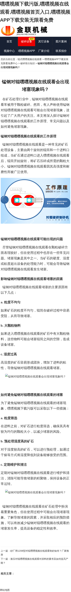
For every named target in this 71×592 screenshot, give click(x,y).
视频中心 (9, 50)
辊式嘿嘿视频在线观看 (30, 59)
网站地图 (5, 590)
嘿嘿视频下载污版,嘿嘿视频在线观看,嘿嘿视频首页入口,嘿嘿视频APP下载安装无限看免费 (35, 12)
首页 (9, 41)
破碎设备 (26, 41)
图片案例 (61, 41)
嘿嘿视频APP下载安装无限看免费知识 (26, 52)
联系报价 (61, 50)
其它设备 (43, 41)
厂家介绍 (43, 50)
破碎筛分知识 (27, 63)
